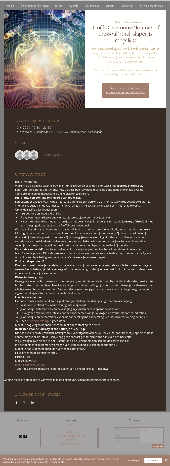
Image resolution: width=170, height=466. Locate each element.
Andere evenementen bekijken (125, 92)
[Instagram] (20, 436)
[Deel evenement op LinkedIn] (33, 402)
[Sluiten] (166, 460)
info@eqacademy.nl (71, 443)
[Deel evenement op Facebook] (16, 402)
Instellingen (134, 460)
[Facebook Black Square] (25, 436)
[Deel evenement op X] (24, 402)
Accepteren (153, 460)
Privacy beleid (56, 462)
